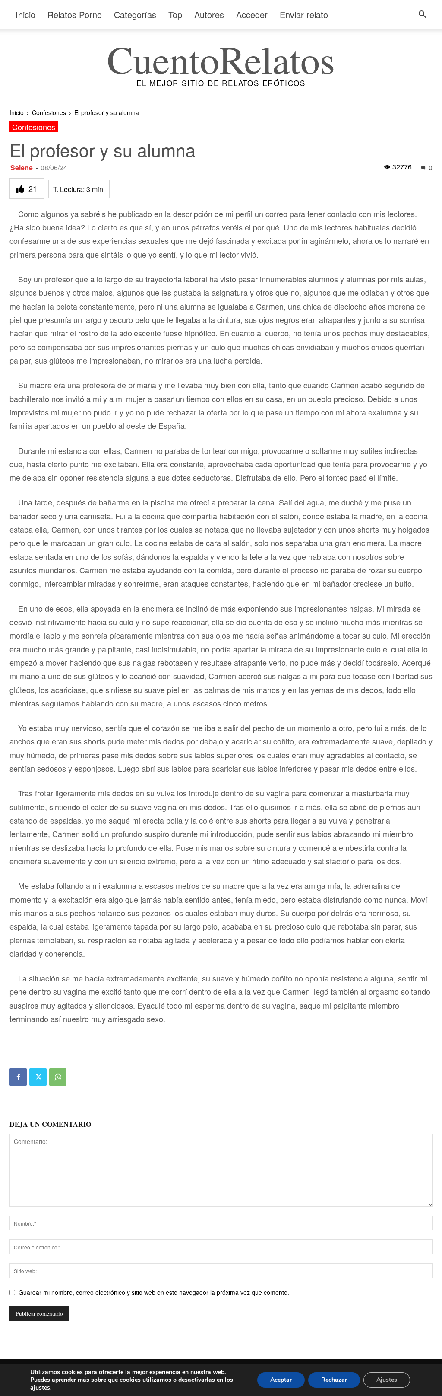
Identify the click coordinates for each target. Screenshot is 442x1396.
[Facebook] (18, 1077)
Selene (21, 168)
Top (175, 14)
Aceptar (281, 1380)
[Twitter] (38, 1077)
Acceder (252, 14)
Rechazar (334, 1380)
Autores (209, 14)
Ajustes (386, 1380)
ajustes (40, 1388)
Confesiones (49, 112)
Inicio (25, 14)
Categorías (135, 14)
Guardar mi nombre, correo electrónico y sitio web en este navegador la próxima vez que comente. (154, 1292)
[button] (422, 15)
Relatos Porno (74, 14)
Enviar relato (304, 14)
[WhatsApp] (57, 1077)
